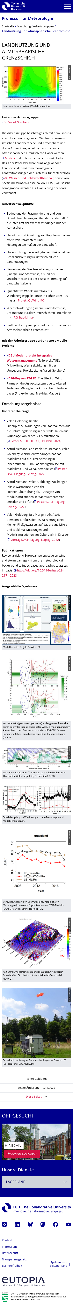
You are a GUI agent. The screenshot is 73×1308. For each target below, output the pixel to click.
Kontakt (7, 1240)
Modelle (10, 158)
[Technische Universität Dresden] (13, 6)
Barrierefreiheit (12, 1266)
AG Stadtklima (23, 317)
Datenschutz (10, 1253)
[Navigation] (67, 6)
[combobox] (36, 1182)
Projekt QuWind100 (31, 300)
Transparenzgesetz (14, 1259)
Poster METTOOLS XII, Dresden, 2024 (36, 441)
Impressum (9, 1247)
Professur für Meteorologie (27, 19)
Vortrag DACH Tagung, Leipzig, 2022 (35, 540)
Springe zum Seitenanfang (58, 1264)
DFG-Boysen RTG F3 (22, 378)
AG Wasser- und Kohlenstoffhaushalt (29, 178)
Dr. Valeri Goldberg (16, 122)
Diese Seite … (34, 1097)
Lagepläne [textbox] (15, 1182)
